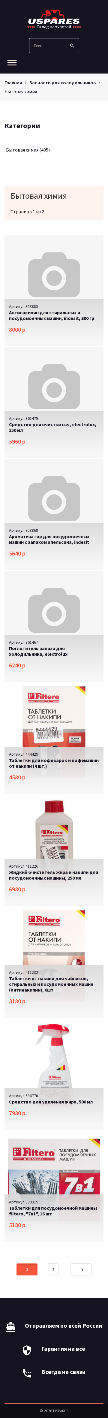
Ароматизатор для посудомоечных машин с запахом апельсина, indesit (49, 539)
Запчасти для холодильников (62, 83)
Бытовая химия (28, 150)
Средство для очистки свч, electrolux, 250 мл (52, 427)
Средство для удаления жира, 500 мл (51, 1102)
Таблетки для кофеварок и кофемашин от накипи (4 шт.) (54, 763)
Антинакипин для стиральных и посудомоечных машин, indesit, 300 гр (51, 315)
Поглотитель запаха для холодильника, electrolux (38, 651)
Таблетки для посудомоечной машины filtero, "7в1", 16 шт (53, 1211)
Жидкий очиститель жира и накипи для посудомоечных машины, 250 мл (53, 875)
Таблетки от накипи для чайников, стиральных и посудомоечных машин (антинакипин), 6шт (51, 984)
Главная (13, 83)
